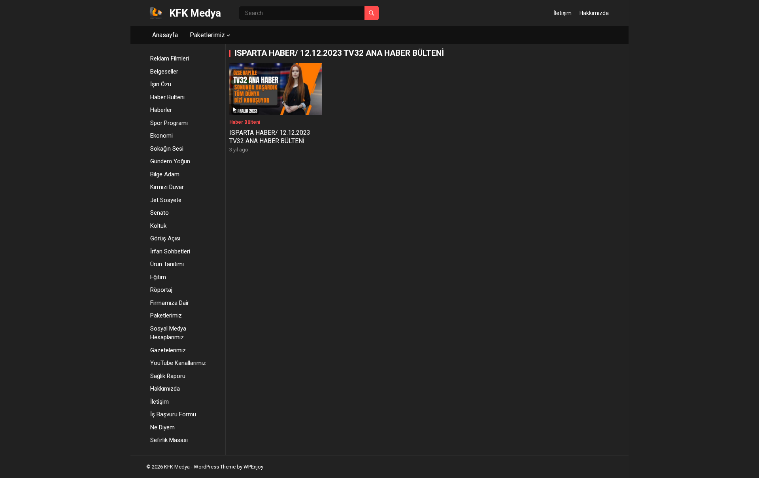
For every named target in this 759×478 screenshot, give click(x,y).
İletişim (562, 13)
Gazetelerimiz (168, 350)
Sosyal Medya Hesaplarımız (168, 333)
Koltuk (158, 225)
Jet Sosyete (165, 200)
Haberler (161, 109)
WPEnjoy (253, 467)
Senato (159, 212)
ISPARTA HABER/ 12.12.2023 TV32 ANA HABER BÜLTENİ (269, 137)
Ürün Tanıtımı (167, 264)
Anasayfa (165, 35)
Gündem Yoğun (170, 161)
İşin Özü (160, 84)
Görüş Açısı (165, 238)
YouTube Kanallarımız (178, 363)
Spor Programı (169, 123)
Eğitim (158, 277)
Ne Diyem (162, 427)
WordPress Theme (215, 467)
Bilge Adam (164, 174)
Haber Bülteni (167, 97)
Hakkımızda (594, 13)
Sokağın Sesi (166, 148)
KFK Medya (195, 13)
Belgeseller (164, 71)
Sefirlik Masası (169, 440)
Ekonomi (161, 135)
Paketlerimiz (207, 35)
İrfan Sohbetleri (170, 251)
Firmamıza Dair (169, 302)
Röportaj (161, 289)
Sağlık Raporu (167, 376)
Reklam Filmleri (169, 58)
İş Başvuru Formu (173, 414)
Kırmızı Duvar (167, 187)
